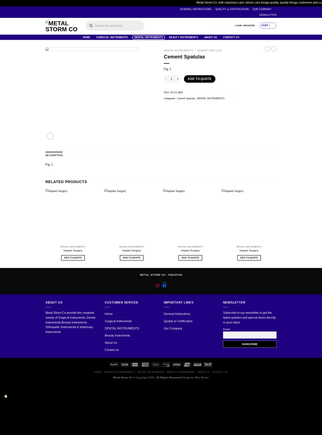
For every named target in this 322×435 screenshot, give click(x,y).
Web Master (202, 377)
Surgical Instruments (112, 37)
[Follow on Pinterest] (61, 12)
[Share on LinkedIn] (201, 107)
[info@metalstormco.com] (216, 25)
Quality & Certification (232, 9)
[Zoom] (50, 136)
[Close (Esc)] (318, 4)
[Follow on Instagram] (51, 12)
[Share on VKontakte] (194, 107)
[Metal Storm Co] (61, 26)
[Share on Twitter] (174, 107)
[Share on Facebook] (167, 107)
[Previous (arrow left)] (6, 217)
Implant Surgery (73, 250)
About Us (210, 37)
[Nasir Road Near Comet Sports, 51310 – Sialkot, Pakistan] (209, 25)
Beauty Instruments (183, 37)
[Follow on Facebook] (47, 12)
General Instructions (195, 9)
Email (226, 329)
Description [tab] (54, 155)
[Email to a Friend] (181, 107)
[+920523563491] (231, 25)
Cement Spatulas (209, 50)
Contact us (231, 37)
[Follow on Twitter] (54, 12)
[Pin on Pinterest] (187, 107)
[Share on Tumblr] (207, 107)
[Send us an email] (58, 12)
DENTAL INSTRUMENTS (148, 37)
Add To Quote (200, 78)
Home (86, 37)
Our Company (262, 9)
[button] (161, 384)
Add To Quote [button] (73, 258)
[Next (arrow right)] (312, 217)
